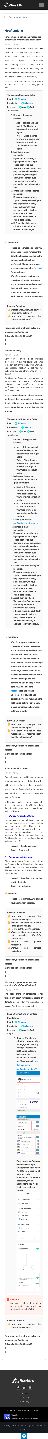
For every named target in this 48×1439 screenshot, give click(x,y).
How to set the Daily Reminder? (25, 929)
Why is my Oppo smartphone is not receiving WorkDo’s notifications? (26, 932)
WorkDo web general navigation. (26, 941)
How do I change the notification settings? (26, 316)
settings (8, 750)
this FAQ (29, 899)
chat (18, 328)
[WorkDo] (14, 5)
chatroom (25, 328)
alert (12, 328)
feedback (38, 268)
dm (38, 328)
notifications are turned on (25, 523)
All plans (22, 99)
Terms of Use (24, 1398)
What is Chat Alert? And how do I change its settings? (26, 922)
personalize (33, 746)
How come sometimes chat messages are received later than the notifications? (26, 731)
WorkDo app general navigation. (26, 948)
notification (19, 332)
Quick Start (24, 1394)
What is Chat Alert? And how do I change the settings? (26, 310)
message (9, 332)
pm (27, 332)
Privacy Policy (24, 1402)
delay (33, 328)
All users (28, 103)
